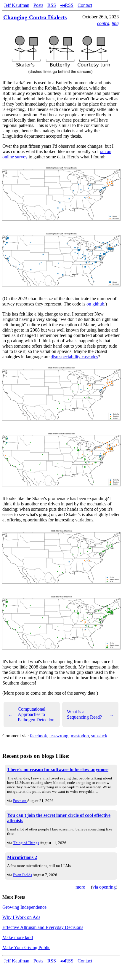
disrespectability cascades (74, 356)
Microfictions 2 (22, 857)
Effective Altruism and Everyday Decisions (42, 927)
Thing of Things (26, 843)
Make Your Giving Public (26, 947)
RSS (51, 5)
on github (95, 303)
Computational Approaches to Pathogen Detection (31, 714)
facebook (38, 735)
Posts (38, 5)
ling (115, 23)
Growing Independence (24, 907)
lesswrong (58, 735)
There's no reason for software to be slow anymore (57, 769)
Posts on (20, 800)
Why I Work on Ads (21, 917)
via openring (104, 886)
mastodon (80, 735)
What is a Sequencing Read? (90, 714)
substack (99, 735)
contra (103, 23)
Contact (85, 5)
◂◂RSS (66, 5)
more (80, 886)
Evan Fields (22, 875)
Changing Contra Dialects (35, 17)
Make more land (17, 937)
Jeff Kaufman (16, 5)
